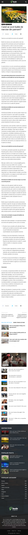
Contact (8, 530)
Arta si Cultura (5, 365)
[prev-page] (12, 346)
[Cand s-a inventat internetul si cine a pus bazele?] (5, 464)
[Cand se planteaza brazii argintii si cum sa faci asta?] (5, 471)
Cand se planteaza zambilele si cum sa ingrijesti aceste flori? (22, 316)
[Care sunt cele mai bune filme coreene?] (14, 360)
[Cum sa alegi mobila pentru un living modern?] (5, 334)
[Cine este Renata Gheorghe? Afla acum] (4, 414)
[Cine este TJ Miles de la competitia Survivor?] (4, 420)
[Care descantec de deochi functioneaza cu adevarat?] (4, 377)
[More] (20, 34)
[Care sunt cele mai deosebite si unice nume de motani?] (4, 371)
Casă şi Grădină (13, 5)
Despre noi (14, 530)
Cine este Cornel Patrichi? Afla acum (17, 406)
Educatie (7, 5)
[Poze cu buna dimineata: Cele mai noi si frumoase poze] (5, 439)
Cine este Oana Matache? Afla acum (17, 387)
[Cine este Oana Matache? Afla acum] (4, 389)
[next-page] (15, 346)
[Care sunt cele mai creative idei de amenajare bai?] (5, 341)
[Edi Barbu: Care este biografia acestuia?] (4, 401)
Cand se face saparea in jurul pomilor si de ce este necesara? (7, 316)
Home (2, 5)
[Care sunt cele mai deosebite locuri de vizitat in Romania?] (4, 383)
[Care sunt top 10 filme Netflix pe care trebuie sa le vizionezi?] (5, 432)
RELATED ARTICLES (6, 322)
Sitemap (19, 530)
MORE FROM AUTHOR (19, 322)
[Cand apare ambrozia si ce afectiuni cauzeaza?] (5, 457)
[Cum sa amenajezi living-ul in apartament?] (5, 327)
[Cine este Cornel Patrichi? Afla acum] (4, 407)
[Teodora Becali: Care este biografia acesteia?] (4, 395)
